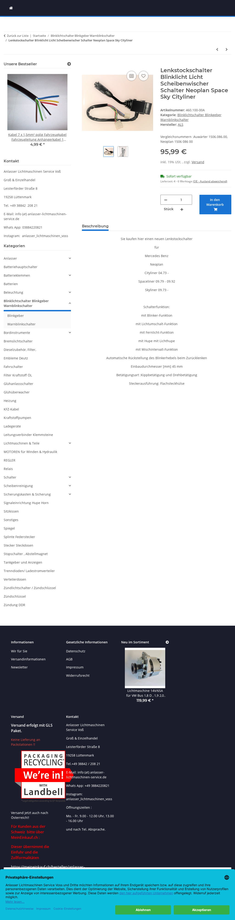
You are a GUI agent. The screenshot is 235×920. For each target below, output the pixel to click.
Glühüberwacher (17, 392)
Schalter (10, 477)
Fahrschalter (13, 366)
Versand (198, 162)
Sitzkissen (11, 511)
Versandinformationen (28, 659)
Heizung (10, 400)
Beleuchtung (13, 292)
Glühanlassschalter (18, 383)
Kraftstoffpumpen (17, 418)
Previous (15, 113)
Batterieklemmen (17, 275)
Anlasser (10, 258)
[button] (37, 258)
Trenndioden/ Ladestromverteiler (29, 571)
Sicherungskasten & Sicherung (27, 494)
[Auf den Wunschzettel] (143, 76)
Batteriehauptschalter (20, 267)
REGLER (9, 460)
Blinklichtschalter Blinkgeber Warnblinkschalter (26, 303)
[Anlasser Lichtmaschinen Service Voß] (11, 8)
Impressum (75, 667)
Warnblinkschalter (21, 324)
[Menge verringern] (166, 199)
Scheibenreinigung (18, 486)
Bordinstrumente (17, 332)
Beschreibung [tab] (95, 226)
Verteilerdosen (15, 579)
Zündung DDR (14, 605)
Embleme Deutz (16, 358)
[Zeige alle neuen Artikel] (167, 642)
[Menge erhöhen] (182, 209)
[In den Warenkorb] (85, 64)
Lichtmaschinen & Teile (21, 443)
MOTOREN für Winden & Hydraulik (30, 452)
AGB (69, 659)
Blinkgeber (15, 315)
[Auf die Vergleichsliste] (131, 76)
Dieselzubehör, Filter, (20, 349)
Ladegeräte (12, 426)
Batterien (11, 284)
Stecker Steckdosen (18, 545)
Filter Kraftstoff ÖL (18, 375)
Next (60, 113)
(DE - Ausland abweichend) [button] (210, 181)
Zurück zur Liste (17, 36)
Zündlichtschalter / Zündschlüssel (30, 588)
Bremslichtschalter (18, 341)
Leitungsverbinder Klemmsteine (28, 435)
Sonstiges (11, 520)
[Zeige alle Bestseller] (69, 64)
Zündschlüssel (15, 596)
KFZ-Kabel (11, 409)
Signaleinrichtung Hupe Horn (26, 503)
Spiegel (9, 528)
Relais (8, 469)
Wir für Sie (19, 651)
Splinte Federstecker (19, 537)
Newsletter (19, 667)
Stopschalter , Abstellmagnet (26, 554)
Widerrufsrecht (78, 675)
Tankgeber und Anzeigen (23, 562)
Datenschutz (75, 651)
